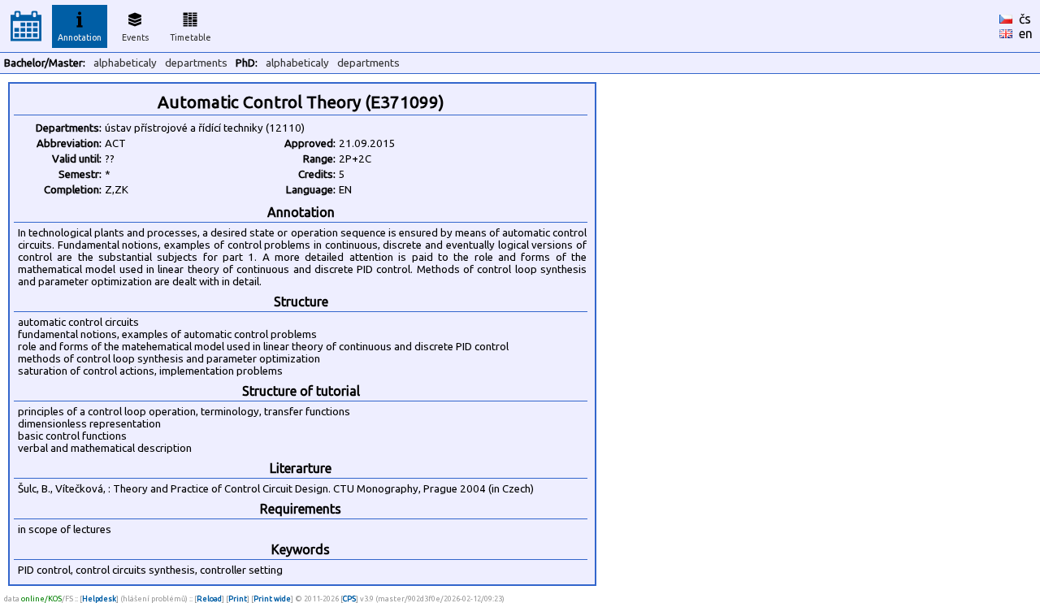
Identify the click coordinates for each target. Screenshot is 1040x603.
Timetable (190, 37)
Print (237, 598)
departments (196, 63)
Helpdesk (99, 598)
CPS (349, 598)
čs (1025, 18)
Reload (209, 598)
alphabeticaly (125, 63)
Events (135, 37)
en (1026, 33)
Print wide (272, 598)
